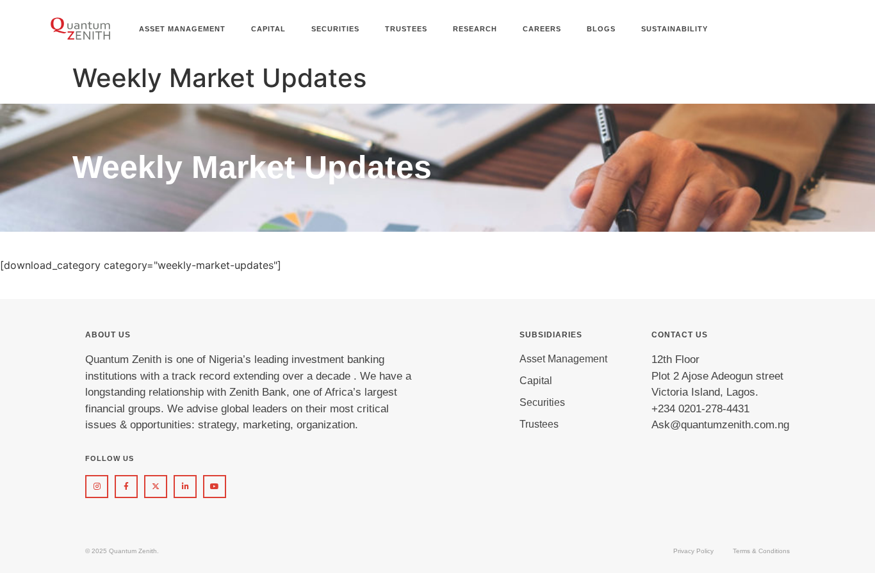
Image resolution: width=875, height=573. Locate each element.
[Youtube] (214, 486)
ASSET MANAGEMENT (182, 29)
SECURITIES (335, 29)
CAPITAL (268, 29)
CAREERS (542, 29)
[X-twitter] (155, 486)
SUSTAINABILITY (674, 29)
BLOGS (601, 29)
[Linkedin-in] (185, 486)
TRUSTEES (406, 29)
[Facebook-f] (126, 486)
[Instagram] (96, 486)
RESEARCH (475, 29)
